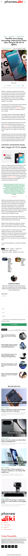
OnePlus (6, 126)
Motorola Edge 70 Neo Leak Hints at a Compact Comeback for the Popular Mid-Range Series (9, 346)
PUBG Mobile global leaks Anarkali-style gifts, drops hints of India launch (10, 265)
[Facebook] (2, 546)
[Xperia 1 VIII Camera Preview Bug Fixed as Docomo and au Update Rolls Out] (23, 375)
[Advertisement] (14, 18)
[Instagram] (6, 546)
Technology (12, 36)
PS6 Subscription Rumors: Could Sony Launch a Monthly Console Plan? (9, 365)
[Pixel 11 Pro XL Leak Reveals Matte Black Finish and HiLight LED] (23, 336)
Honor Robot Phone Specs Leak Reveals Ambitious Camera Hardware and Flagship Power (9, 355)
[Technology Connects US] (14, 2)
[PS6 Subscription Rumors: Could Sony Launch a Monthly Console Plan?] (23, 365)
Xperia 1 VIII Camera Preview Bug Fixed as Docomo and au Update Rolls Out (9, 375)
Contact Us (6, 527)
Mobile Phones (20, 36)
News (5, 36)
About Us (6, 522)
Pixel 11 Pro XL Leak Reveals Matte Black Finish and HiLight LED (8, 336)
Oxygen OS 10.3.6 (13, 250)
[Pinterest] (9, 546)
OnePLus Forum (14, 196)
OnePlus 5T (18, 107)
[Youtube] (16, 546)
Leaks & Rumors (5, 467)
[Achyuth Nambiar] (14, 278)
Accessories (17, 329)
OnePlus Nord (5, 250)
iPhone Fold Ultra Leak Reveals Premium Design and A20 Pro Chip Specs (13, 410)
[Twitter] (12, 546)
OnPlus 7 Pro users (12, 176)
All (12, 329)
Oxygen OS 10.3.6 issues (18, 252)
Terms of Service (8, 529)
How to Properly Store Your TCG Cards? (23, 262)
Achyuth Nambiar (7, 48)
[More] (22, 85)
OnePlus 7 (12, 248)
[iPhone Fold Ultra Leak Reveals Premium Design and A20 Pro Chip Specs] (14, 397)
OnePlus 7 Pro (19, 248)
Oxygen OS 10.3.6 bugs (7, 252)
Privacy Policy (7, 525)
